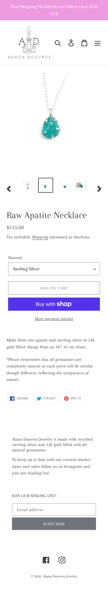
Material (15, 257)
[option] (28, 185)
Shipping (40, 237)
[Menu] (97, 42)
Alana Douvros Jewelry (60, 576)
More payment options (54, 318)
